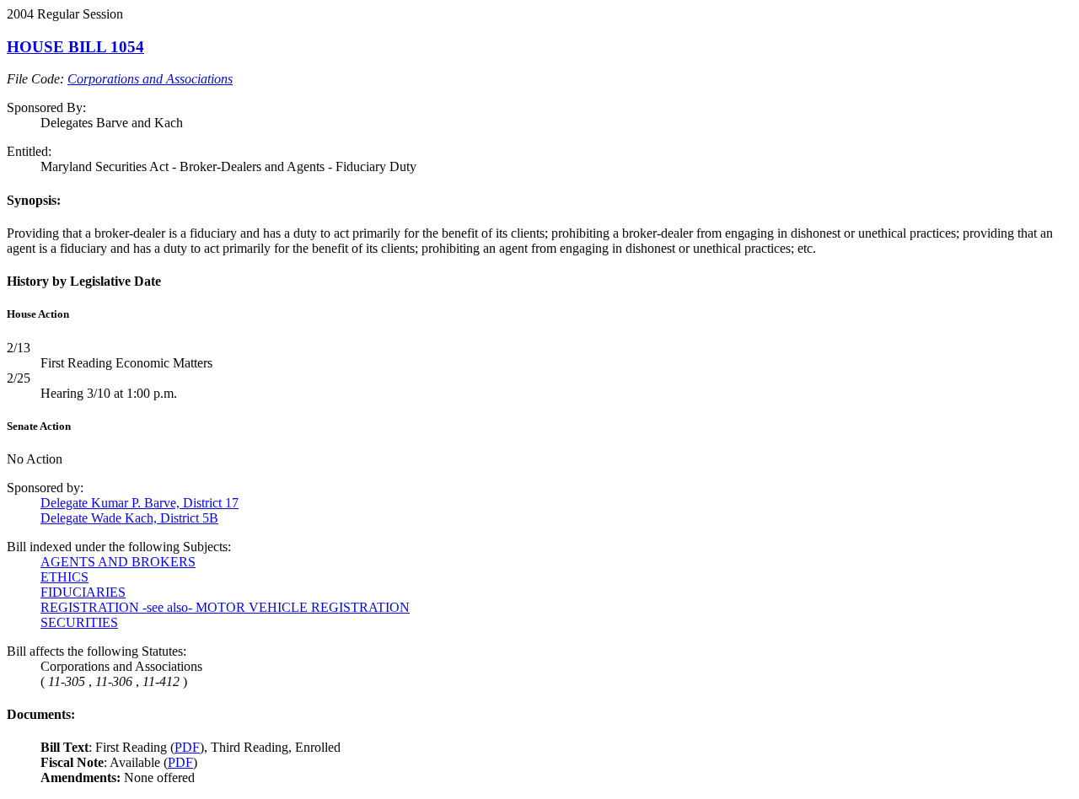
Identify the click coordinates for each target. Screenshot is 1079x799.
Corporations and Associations (150, 79)
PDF (187, 747)
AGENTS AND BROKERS (118, 562)
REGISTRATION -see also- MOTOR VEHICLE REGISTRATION (225, 607)
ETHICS (64, 577)
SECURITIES (79, 622)
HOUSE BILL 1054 (75, 47)
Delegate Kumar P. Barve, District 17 (139, 503)
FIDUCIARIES (83, 592)
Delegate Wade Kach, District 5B (129, 518)
